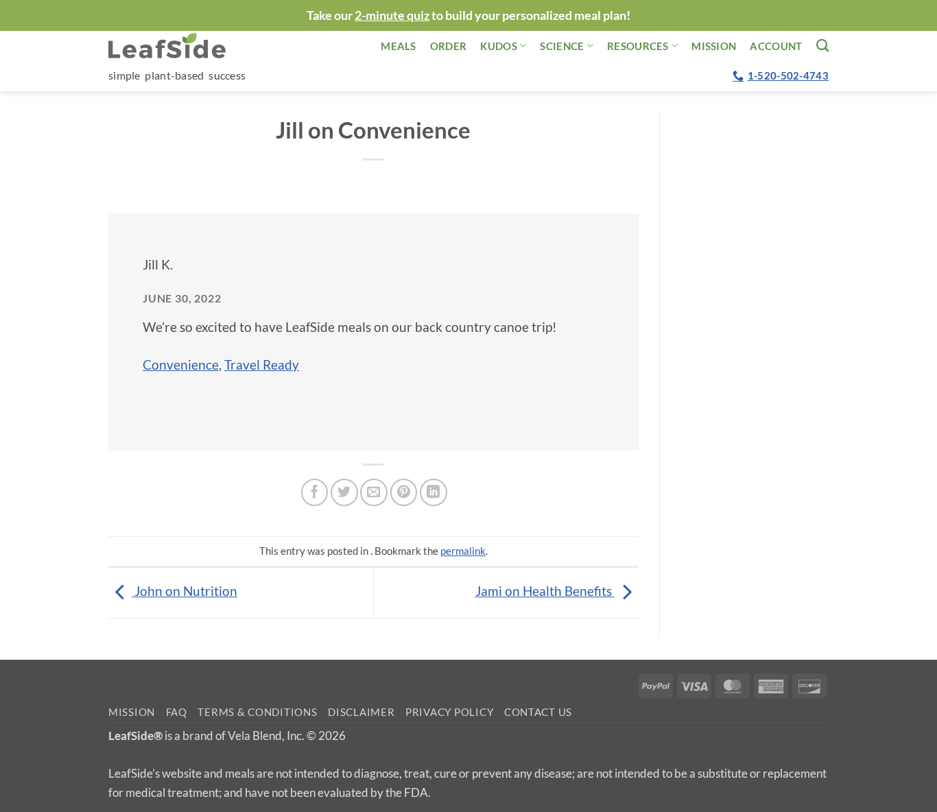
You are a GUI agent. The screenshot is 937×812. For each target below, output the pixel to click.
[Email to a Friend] (374, 492)
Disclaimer (361, 712)
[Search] (822, 45)
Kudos (498, 46)
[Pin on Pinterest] (404, 492)
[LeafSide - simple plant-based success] (177, 45)
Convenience (181, 364)
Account (776, 46)
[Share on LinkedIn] (433, 492)
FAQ (176, 712)
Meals (398, 46)
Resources (638, 46)
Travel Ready (261, 364)
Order (448, 46)
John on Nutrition (184, 591)
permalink (463, 551)
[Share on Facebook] (315, 492)
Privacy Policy (449, 712)
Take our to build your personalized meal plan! (468, 15)
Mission (713, 46)
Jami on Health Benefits (545, 591)
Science (562, 46)
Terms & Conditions (257, 712)
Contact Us (538, 712)
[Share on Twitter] (344, 492)
